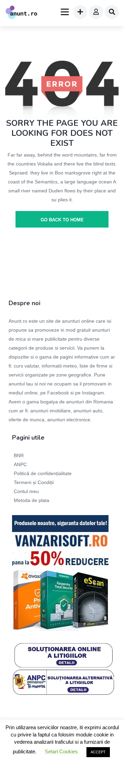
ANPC (20, 464)
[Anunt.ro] (21, 13)
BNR (19, 455)
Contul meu (26, 491)
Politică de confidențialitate (43, 473)
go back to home (62, 219)
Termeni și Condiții (34, 482)
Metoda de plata (31, 500)
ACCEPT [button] (98, 752)
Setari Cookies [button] (61, 751)
